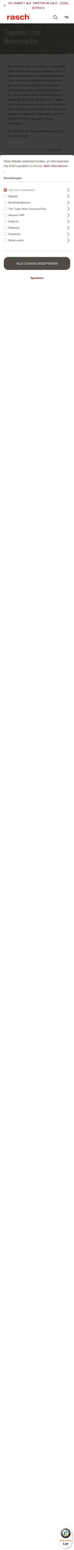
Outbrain (13, 221)
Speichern (37, 277)
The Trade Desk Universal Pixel (27, 208)
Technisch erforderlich (21, 190)
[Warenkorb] (61, 15)
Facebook (14, 233)
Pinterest (13, 227)
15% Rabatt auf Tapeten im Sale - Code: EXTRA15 (38, 5)
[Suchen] (55, 17)
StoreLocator (16, 240)
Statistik (13, 196)
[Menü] (66, 17)
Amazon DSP (16, 215)
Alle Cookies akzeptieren (37, 263)
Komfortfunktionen (19, 202)
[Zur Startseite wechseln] (18, 17)
